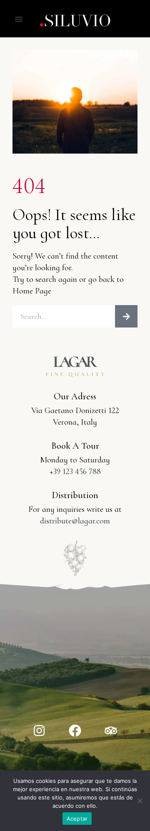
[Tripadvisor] (111, 730)
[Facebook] (75, 730)
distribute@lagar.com (75, 521)
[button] (18, 19)
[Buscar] (126, 316)
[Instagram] (39, 730)
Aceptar (77, 818)
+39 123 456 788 (75, 472)
